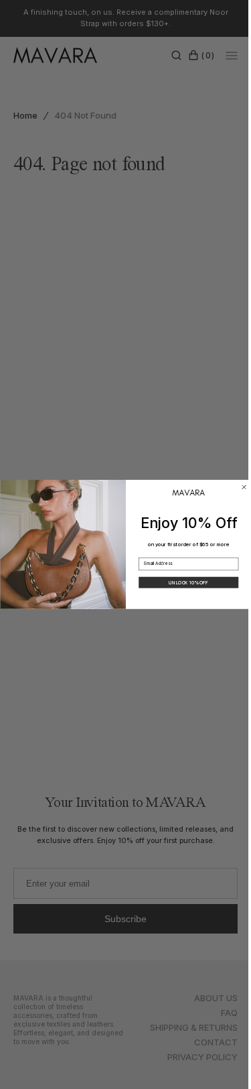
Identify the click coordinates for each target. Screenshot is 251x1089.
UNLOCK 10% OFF (183, 582)
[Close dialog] (239, 487)
